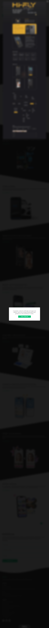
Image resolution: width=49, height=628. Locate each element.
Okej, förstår (24, 316)
